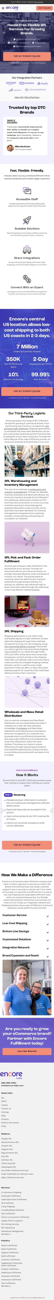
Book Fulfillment (8, 1265)
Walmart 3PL (7, 1160)
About (4, 1101)
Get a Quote (38, 2)
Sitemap (5, 1112)
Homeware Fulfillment (11, 1280)
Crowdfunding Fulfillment (12, 1210)
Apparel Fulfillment (9, 1252)
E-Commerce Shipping (11, 1192)
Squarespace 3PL (8, 1167)
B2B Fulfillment (8, 1256)
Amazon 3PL (6, 1146)
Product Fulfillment (10, 1269)
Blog (3, 1116)
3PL (3, 1098)
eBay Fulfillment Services (12, 1177)
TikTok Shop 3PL (8, 1163)
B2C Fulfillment (8, 1213)
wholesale (22, 728)
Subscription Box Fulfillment (14, 1199)
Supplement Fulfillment (11, 1263)
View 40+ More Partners (27, 98)
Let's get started (27, 1051)
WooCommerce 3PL (10, 1142)
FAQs (3, 1126)
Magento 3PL (7, 1149)
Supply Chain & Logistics (12, 1221)
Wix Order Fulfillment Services (14, 1170)
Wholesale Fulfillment (11, 1196)
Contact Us (6, 1108)
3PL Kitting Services (10, 1224)
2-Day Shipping (8, 1206)
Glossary (5, 1119)
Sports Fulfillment (9, 1245)
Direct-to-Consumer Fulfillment (15, 1217)
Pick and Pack (7, 1203)
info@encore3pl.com (12, 1086)
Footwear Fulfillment (10, 1276)
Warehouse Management (12, 1231)
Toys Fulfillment (8, 1283)
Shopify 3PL (6, 1139)
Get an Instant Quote (27, 56)
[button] (7, 135)
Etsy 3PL (5, 1156)
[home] (12, 8)
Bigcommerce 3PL (9, 1153)
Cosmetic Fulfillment (10, 1260)
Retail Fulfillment (9, 1249)
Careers (4, 1105)
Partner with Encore (10, 1123)
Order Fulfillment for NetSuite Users (17, 1174)
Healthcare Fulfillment (11, 1273)
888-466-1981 (8, 1083)
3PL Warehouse (8, 1228)
